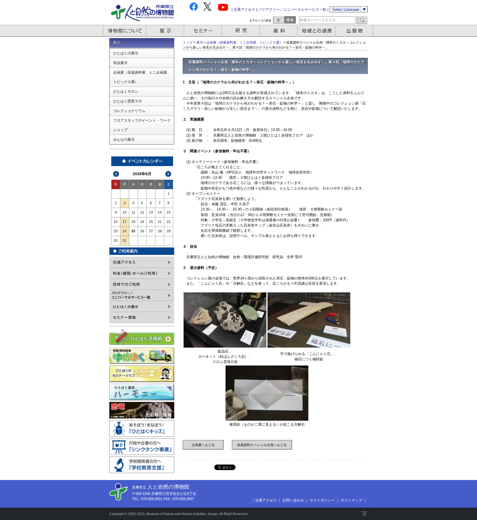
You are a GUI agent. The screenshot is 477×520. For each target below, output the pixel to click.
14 (160, 212)
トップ (188, 42)
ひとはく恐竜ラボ (127, 101)
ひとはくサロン (125, 91)
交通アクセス (244, 9)
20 (151, 221)
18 (133, 221)
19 (142, 221)
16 (116, 221)
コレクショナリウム (129, 111)
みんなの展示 (124, 139)
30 (116, 240)
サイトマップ (351, 500)
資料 (279, 31)
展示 (165, 31)
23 (116, 231)
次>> (168, 174)
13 (151, 212)
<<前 (116, 174)
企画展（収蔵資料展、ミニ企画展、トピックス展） (142, 77)
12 (142, 212)
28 (160, 231)
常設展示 (120, 63)
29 (169, 231)
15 (169, 212)
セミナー (203, 31)
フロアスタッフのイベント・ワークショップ (142, 125)
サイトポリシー (322, 500)
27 (151, 231)
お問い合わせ (293, 500)
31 (124, 240)
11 (133, 212)
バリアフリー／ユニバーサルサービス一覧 (292, 9)
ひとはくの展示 (125, 53)
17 (124, 221)
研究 (241, 31)
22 (169, 221)
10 (124, 212)
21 (160, 221)
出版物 (355, 31)
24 (124, 231)
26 (142, 231)
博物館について (124, 31)
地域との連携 (317, 31)
